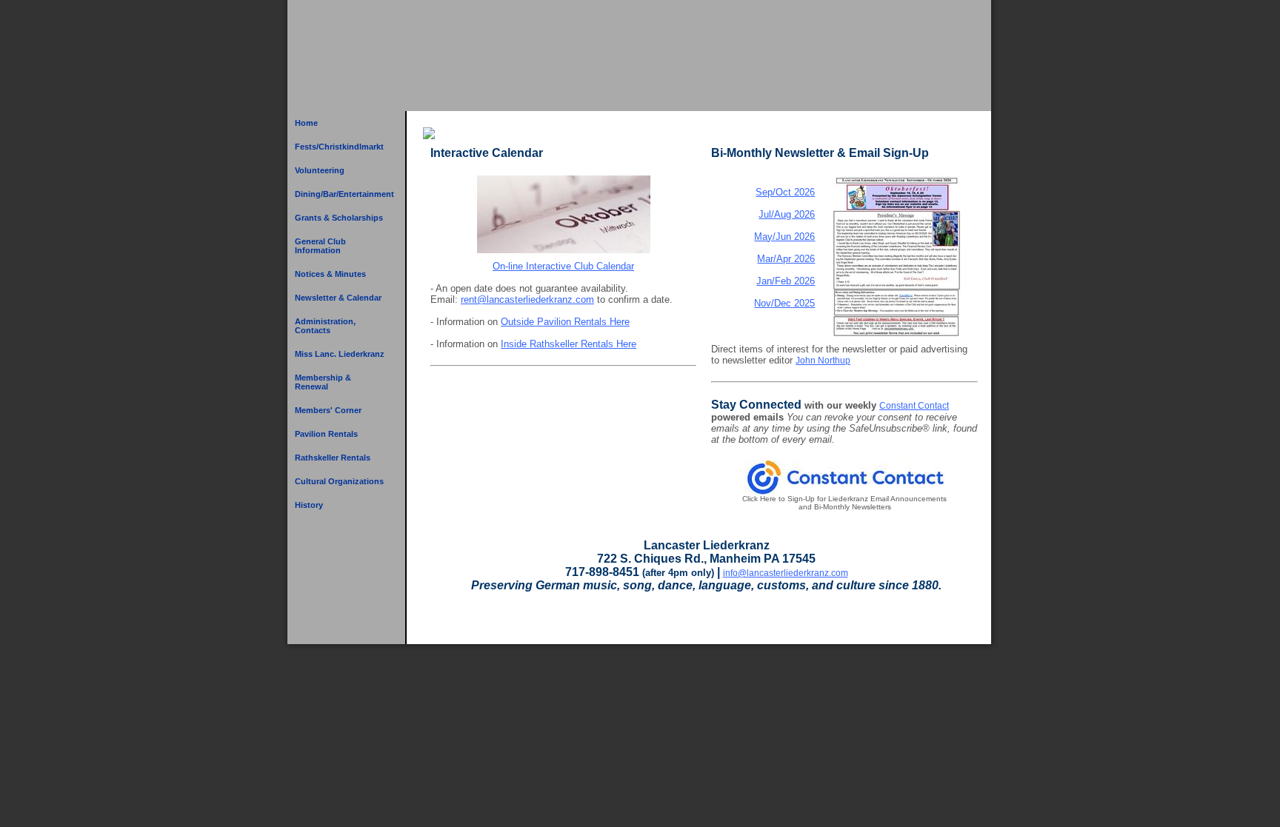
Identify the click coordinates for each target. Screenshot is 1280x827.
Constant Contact (914, 406)
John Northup (823, 360)
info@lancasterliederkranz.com (785, 573)
